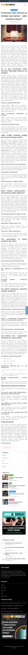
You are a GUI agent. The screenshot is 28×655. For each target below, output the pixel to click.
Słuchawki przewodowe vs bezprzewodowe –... (16, 502)
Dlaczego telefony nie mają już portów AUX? (17, 486)
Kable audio (5, 458)
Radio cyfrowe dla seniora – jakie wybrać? (13, 553)
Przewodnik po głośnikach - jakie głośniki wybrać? (12, 605)
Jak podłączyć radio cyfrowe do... (16, 494)
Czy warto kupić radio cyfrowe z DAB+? (15, 558)
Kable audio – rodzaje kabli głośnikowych (10, 608)
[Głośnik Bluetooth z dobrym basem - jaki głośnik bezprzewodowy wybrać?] (14, 626)
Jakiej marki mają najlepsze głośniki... (16, 478)
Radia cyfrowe (14, 10)
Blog (3, 460)
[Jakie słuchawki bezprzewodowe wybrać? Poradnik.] (14, 523)
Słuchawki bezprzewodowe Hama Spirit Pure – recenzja (13, 603)
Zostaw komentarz (6, 447)
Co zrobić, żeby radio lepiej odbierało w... (14, 548)
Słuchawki (4, 466)
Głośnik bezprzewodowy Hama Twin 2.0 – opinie (12, 611)
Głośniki (4, 455)
